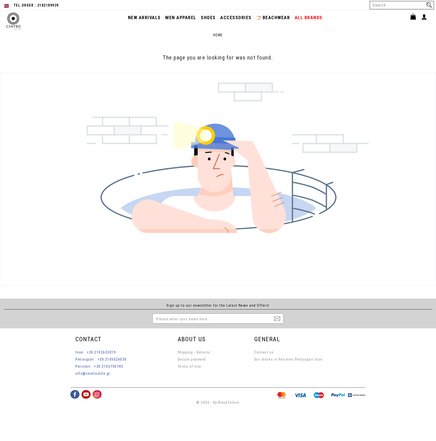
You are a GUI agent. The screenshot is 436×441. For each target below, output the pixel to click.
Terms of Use (189, 366)
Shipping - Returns (194, 352)
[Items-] (415, 17)
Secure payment (192, 359)
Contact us (264, 352)
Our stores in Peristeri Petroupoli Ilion (288, 359)
